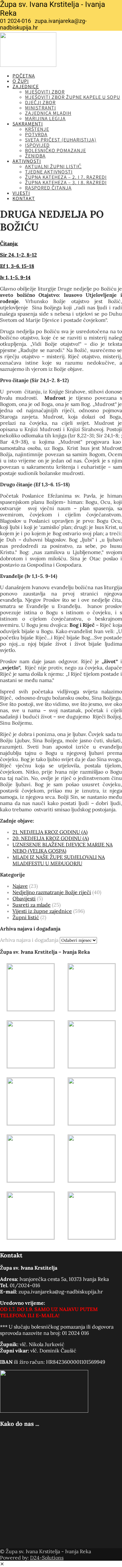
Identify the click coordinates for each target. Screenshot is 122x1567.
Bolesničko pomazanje (55, 150)
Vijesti (21, 193)
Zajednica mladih (48, 113)
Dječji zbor (40, 102)
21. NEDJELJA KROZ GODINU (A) (50, 832)
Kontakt (24, 198)
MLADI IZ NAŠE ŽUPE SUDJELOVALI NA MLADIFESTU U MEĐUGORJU (59, 860)
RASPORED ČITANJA (48, 187)
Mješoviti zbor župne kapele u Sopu (72, 97)
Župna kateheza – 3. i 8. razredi (66, 182)
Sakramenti (28, 123)
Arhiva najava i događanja (29, 940)
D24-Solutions (47, 1557)
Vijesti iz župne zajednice (42, 911)
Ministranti (40, 107)
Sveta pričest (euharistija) (60, 139)
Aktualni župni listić (53, 166)
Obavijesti (24, 898)
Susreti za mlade (32, 905)
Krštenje (37, 129)
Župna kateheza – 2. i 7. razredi (66, 177)
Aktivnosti (27, 161)
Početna (24, 75)
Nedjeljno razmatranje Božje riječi (52, 892)
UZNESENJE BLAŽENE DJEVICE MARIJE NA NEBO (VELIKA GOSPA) (63, 847)
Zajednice (26, 86)
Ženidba (35, 155)
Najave (20, 886)
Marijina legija (45, 118)
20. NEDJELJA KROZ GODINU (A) (51, 838)
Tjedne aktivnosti (49, 171)
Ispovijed (37, 145)
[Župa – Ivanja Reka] (28, 65)
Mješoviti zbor (45, 91)
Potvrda (36, 134)
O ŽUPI (21, 81)
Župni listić (26, 917)
